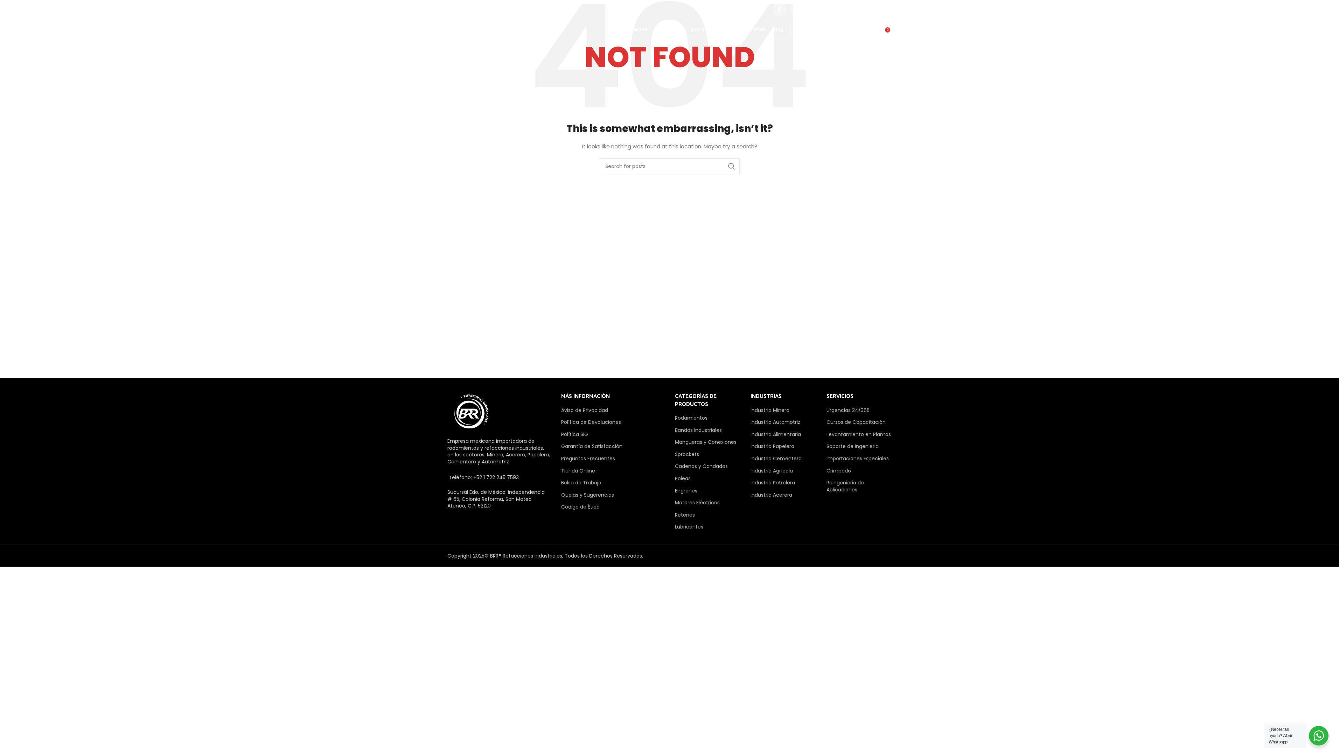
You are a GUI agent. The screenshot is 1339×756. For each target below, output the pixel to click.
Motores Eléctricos (697, 502)
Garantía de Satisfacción (591, 446)
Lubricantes (689, 526)
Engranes (686, 490)
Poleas (683, 478)
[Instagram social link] (815, 10)
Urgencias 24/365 (848, 410)
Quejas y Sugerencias (587, 494)
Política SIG (574, 434)
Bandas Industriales (698, 430)
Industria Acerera (771, 494)
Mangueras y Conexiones (706, 442)
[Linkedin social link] (850, 10)
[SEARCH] (732, 166)
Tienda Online (578, 470)
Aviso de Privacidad (584, 410)
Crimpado (839, 470)
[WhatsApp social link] (867, 10)
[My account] (856, 33)
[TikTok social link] (885, 10)
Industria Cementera (776, 458)
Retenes (685, 514)
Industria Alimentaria (776, 434)
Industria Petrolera (773, 482)
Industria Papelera (772, 446)
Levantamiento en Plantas (859, 434)
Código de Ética (580, 506)
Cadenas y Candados (701, 466)
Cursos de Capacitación (856, 422)
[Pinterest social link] (832, 10)
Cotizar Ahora (817, 29)
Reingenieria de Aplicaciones (845, 486)
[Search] (870, 33)
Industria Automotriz (775, 422)
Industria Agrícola (772, 470)
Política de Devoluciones (591, 422)
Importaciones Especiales (858, 458)
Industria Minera (770, 410)
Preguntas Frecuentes (588, 458)
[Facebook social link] (780, 10)
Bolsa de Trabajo (581, 482)
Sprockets (687, 454)
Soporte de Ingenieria (853, 446)
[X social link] (797, 10)
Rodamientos (691, 417)
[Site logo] (483, 29)
